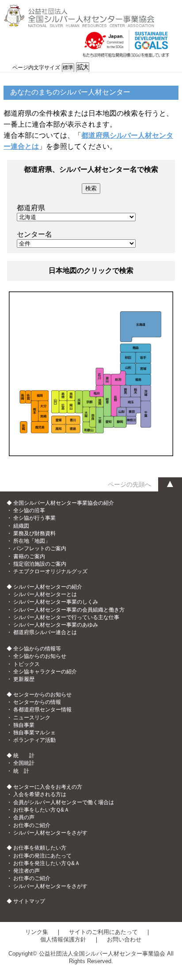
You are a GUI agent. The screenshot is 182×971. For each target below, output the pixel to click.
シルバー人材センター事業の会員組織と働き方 (69, 609)
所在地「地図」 (31, 541)
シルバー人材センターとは (45, 594)
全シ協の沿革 (29, 510)
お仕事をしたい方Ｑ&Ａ (41, 809)
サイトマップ (29, 901)
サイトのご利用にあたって (103, 932)
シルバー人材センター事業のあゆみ (55, 624)
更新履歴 (23, 679)
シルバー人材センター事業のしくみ (55, 602)
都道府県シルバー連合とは (45, 632)
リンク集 (36, 932)
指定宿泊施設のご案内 (39, 564)
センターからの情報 (37, 702)
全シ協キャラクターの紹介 (45, 671)
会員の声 (23, 817)
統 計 (21, 771)
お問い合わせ (124, 939)
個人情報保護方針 (63, 939)
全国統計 (23, 763)
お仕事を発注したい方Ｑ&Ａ (46, 863)
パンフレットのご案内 (39, 548)
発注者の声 (26, 870)
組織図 (21, 526)
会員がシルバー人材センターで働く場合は (63, 802)
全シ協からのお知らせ (39, 656)
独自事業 (23, 725)
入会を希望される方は (39, 794)
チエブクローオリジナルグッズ (50, 571)
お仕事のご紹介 (31, 825)
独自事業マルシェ (34, 732)
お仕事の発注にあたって (42, 855)
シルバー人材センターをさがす (50, 832)
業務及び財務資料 (34, 533)
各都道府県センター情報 (42, 709)
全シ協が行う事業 (34, 518)
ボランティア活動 (34, 740)
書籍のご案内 (29, 556)
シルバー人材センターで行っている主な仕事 (66, 617)
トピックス (26, 664)
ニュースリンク (31, 717)
